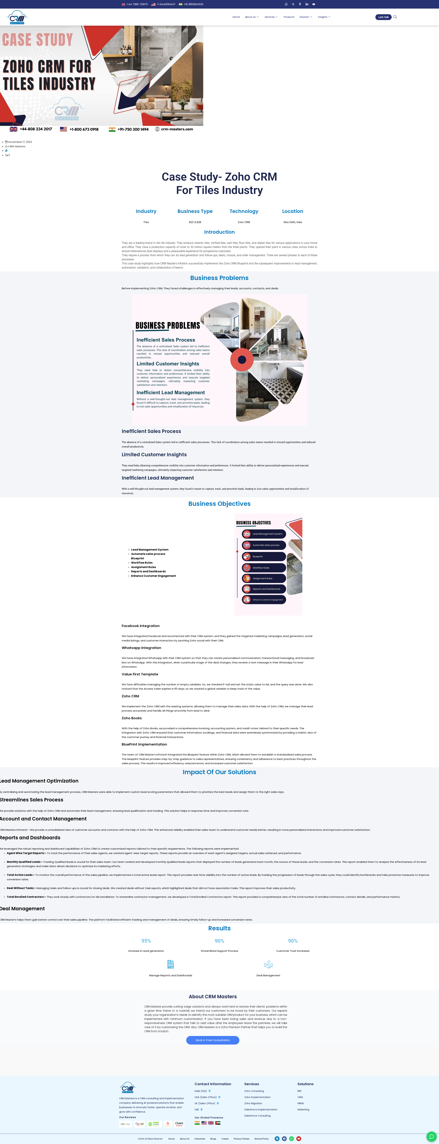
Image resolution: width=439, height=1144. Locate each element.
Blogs (213, 1138)
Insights (322, 17)
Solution (304, 17)
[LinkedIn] (306, 4)
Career (225, 1138)
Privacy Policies (242, 1138)
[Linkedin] (277, 1138)
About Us (250, 17)
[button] (395, 17)
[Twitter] (293, 4)
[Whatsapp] (291, 1138)
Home (236, 17)
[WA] (286, 4)
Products (289, 17)
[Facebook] (299, 4)
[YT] (313, 4)
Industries (200, 1138)
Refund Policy (262, 1138)
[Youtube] (298, 1138)
